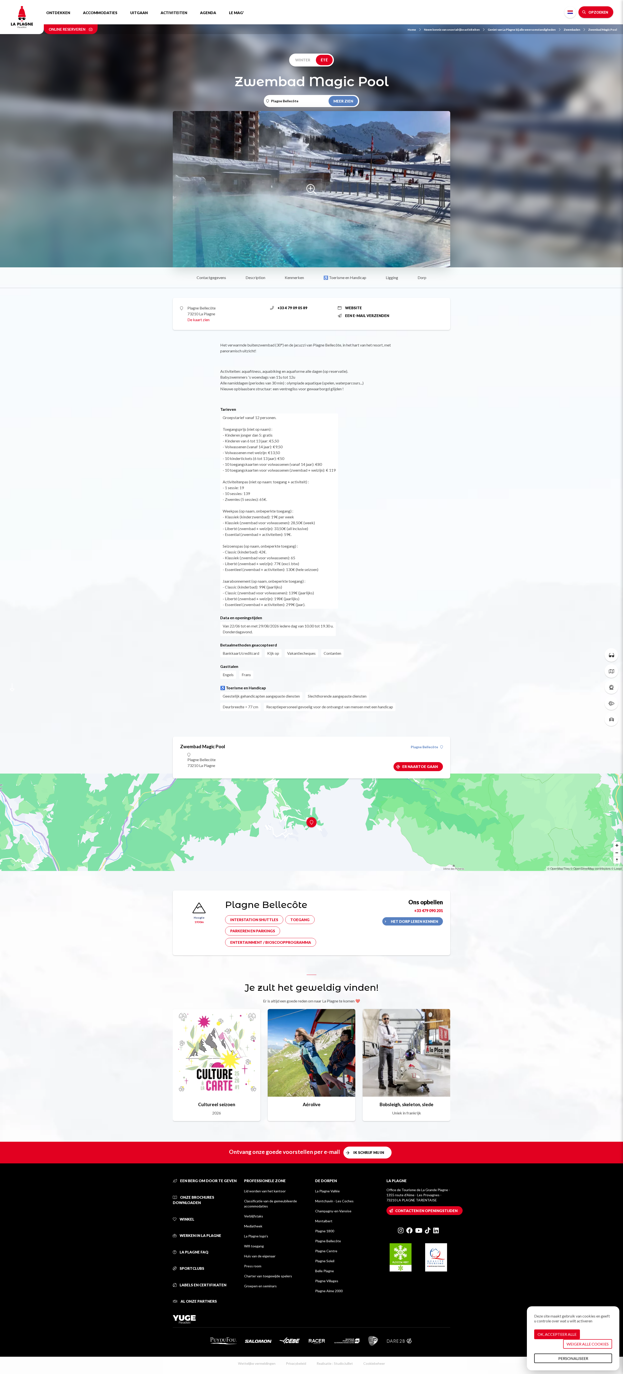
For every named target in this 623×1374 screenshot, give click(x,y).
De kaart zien (198, 319)
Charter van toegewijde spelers (268, 1276)
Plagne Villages (326, 1281)
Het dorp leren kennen (414, 921)
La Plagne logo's (256, 1236)
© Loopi (616, 868)
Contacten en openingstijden (426, 1210)
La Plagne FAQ (193, 1252)
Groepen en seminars (260, 1286)
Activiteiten (174, 12)
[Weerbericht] (611, 703)
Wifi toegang (254, 1246)
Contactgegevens (211, 277)
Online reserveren (67, 29)
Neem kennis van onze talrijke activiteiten (452, 29)
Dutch (570, 12)
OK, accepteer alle (557, 1334)
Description (255, 277)
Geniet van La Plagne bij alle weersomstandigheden (522, 29)
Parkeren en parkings (252, 931)
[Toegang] (611, 719)
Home (412, 29)
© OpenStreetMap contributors (590, 868)
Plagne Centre (326, 1251)
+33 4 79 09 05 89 (292, 308)
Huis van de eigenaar (259, 1256)
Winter (302, 60)
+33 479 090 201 (428, 910)
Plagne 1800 (324, 1231)
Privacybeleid (296, 1363)
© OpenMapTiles (558, 868)
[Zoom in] (617, 845)
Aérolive (312, 1104)
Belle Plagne (324, 1271)
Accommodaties (100, 12)
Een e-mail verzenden (367, 315)
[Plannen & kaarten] (611, 671)
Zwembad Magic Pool (602, 29)
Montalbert (323, 1221)
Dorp (422, 277)
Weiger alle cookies (588, 1344)
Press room (252, 1266)
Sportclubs (191, 1268)
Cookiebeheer (374, 1363)
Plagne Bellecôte (424, 747)
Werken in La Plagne (200, 1235)
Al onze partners (198, 1301)
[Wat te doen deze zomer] (611, 655)
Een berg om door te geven (208, 1180)
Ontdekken (58, 12)
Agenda (208, 12)
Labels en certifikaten (202, 1285)
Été (324, 60)
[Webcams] (611, 687)
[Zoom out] (617, 852)
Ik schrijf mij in (368, 1152)
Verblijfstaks (253, 1216)
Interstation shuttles (254, 919)
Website (353, 308)
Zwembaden (572, 29)
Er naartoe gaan (420, 766)
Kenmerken (294, 277)
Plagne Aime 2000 (329, 1291)
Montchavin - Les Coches (334, 1201)
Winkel (186, 1219)
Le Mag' (236, 12)
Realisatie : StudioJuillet (335, 1363)
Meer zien (343, 101)
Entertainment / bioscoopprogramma (270, 942)
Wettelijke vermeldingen (256, 1363)
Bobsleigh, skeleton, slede (406, 1104)
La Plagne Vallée (327, 1191)
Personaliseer (573, 1358)
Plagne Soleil (324, 1261)
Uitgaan (139, 12)
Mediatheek (253, 1226)
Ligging (392, 277)
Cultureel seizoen (216, 1104)
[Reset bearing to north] (617, 860)
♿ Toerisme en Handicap (344, 277)
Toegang (300, 919)
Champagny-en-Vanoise (333, 1211)
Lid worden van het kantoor (265, 1191)
